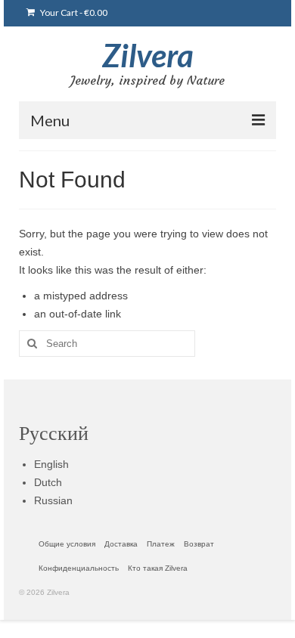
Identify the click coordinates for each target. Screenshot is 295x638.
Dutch (48, 482)
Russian (53, 500)
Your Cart (73, 12)
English (51, 464)
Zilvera (148, 55)
